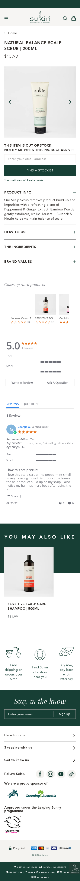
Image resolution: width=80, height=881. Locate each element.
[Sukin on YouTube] (61, 774)
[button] (14, 496)
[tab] (22, 382)
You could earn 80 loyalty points (23, 180)
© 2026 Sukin (40, 855)
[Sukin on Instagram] (50, 774)
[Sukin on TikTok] (71, 774)
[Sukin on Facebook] (40, 774)
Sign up (64, 714)
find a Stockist (40, 170)
